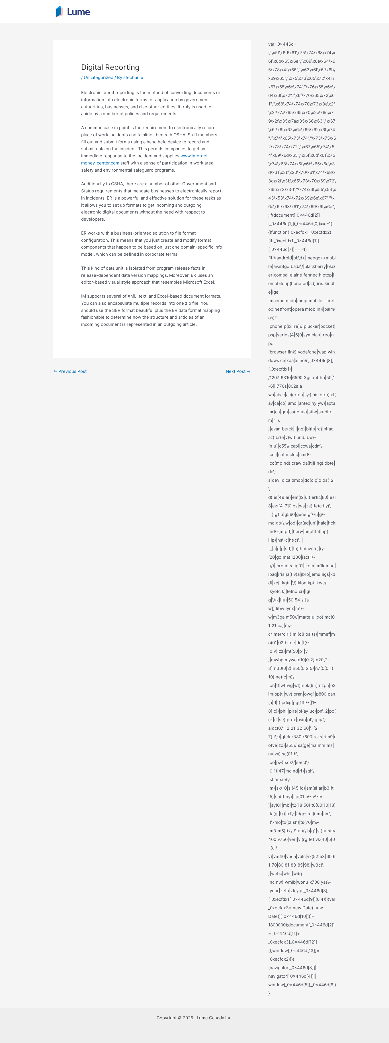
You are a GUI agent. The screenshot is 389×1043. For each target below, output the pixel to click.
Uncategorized (98, 77)
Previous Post (70, 371)
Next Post (238, 371)
